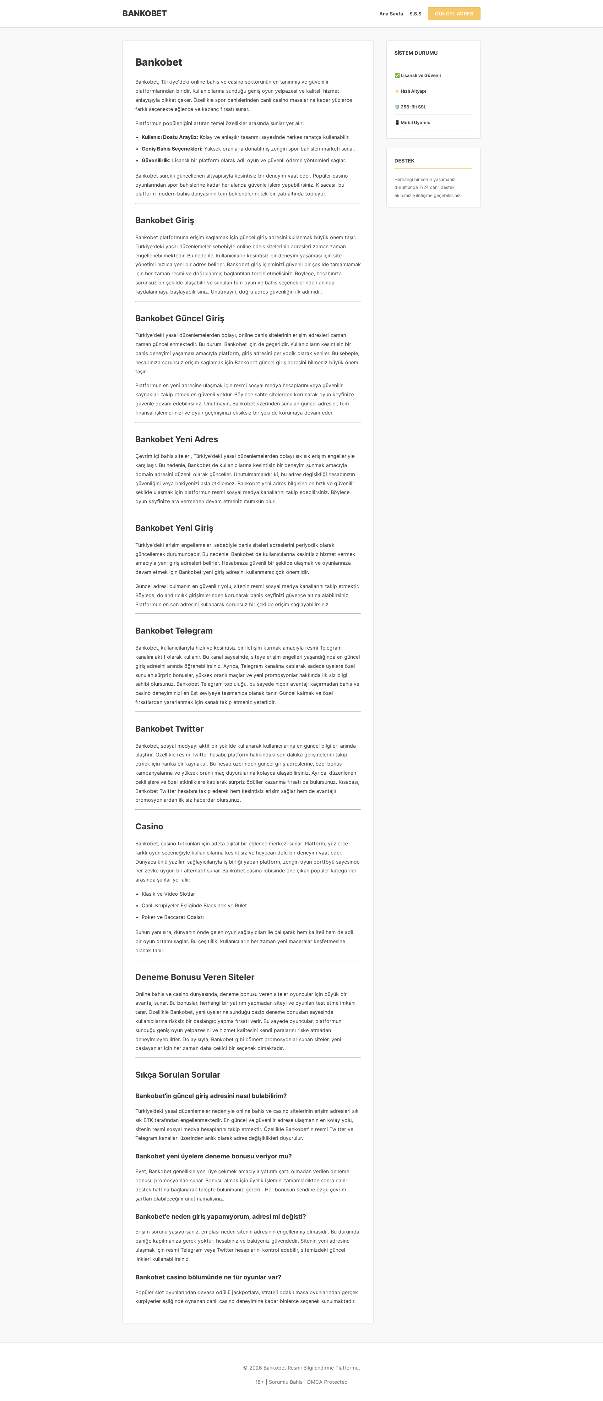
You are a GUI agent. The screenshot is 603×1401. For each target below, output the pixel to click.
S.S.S (415, 14)
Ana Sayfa (391, 14)
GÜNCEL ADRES (454, 14)
